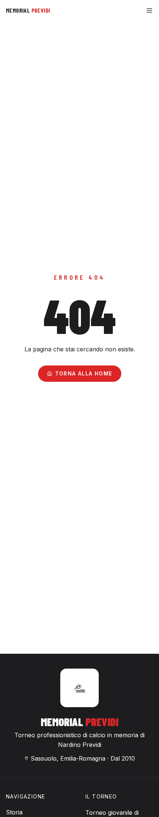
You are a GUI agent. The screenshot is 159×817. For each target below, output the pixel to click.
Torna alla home (83, 373)
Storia (14, 812)
